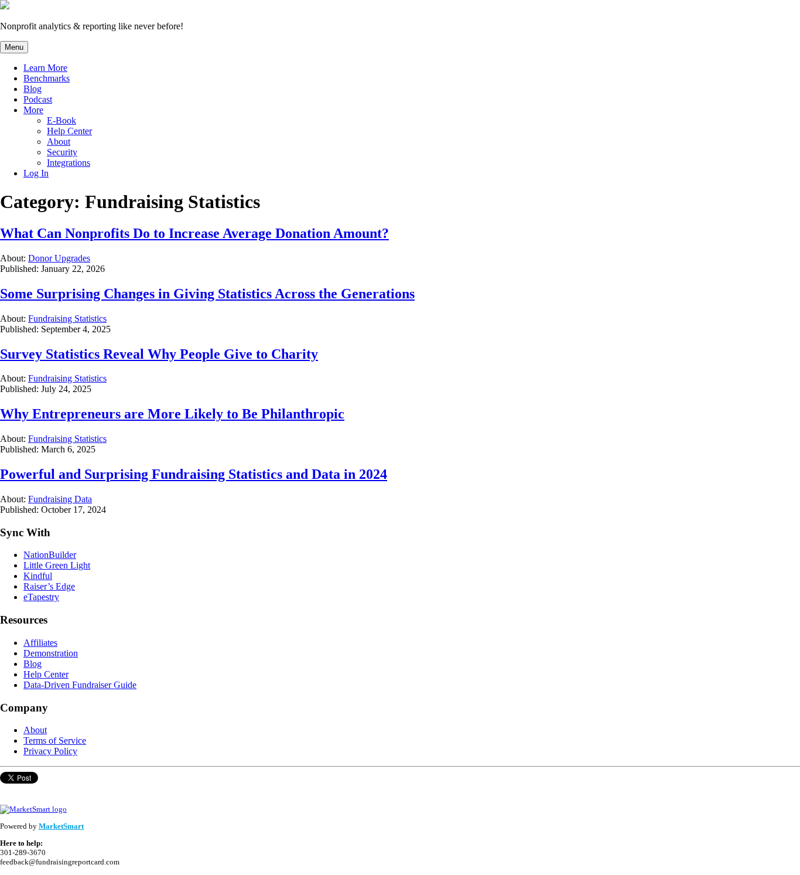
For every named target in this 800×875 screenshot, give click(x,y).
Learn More (45, 68)
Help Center (69, 131)
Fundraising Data (60, 499)
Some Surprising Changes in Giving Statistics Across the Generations (207, 293)
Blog (32, 89)
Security (62, 152)
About (58, 142)
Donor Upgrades (59, 258)
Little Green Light (56, 565)
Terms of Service (54, 740)
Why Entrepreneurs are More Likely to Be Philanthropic (172, 413)
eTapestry (41, 597)
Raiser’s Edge (49, 586)
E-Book (61, 120)
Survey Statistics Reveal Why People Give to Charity (159, 354)
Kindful (37, 576)
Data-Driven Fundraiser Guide (79, 685)
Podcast (37, 99)
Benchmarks (46, 78)
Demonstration (50, 653)
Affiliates (40, 643)
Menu (14, 47)
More (33, 110)
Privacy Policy (50, 751)
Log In (36, 173)
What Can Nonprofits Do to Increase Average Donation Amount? (194, 233)
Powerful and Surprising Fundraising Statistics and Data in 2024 (193, 474)
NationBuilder (49, 555)
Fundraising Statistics (67, 319)
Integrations (68, 163)
